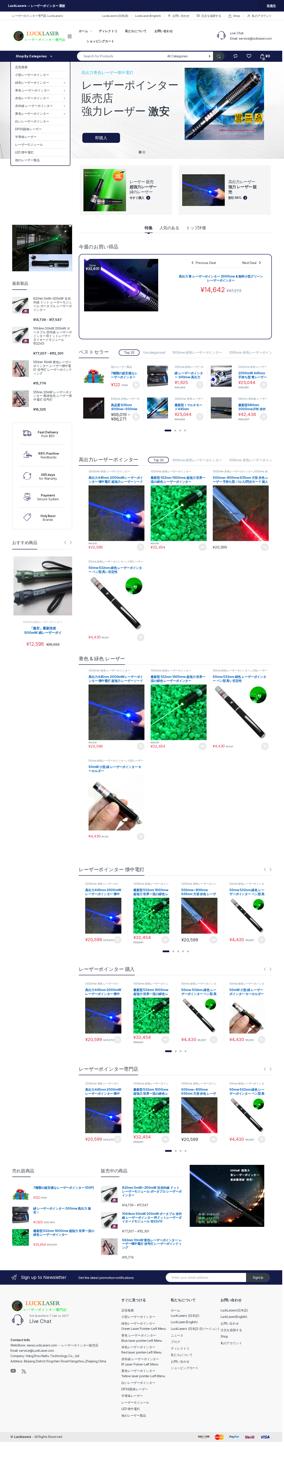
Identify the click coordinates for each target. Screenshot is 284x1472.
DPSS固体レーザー (28, 129)
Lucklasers (23, 1437)
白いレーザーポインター (32, 121)
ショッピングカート (100, 41)
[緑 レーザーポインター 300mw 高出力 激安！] (159, 376)
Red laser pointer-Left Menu (141, 1352)
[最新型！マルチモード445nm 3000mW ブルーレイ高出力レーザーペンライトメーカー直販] (159, 408)
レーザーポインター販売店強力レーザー (130, 98)
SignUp (258, 1277)
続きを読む (203, 547)
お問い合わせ (180, 15)
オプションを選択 (136, 385)
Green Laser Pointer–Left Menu (143, 1328)
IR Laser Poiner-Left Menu (139, 1364)
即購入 (101, 138)
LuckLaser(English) (148, 15)
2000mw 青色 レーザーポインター (252, 368)
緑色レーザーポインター (32, 82)
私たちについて (136, 31)
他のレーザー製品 (27, 160)
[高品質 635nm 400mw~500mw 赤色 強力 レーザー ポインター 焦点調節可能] (95, 408)
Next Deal (249, 263)
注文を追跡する (211, 15)
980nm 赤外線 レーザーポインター (252, 400)
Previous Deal (206, 263)
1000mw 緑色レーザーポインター (197, 352)
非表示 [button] (271, 6)
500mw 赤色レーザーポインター (125, 400)
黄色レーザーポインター (32, 113)
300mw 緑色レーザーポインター (189, 368)
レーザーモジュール (29, 144)
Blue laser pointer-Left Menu (141, 1340)
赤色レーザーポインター (32, 98)
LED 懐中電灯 (24, 152)
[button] (168, 430)
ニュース (177, 1335)
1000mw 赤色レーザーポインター (254, 352)
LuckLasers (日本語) (185, 1315)
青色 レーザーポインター (32, 90)
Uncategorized (154, 352)
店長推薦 (21, 67)
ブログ (175, 1342)
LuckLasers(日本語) (115, 15)
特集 (149, 227)
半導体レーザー (26, 137)
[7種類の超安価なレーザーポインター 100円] (95, 376)
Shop (236, 15)
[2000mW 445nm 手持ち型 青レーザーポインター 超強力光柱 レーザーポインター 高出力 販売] (223, 376)
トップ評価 (196, 227)
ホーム (83, 31)
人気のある (169, 227)
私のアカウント (262, 15)
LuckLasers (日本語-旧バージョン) (195, 1328)
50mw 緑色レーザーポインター (107, 561)
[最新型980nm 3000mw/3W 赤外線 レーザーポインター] (223, 408)
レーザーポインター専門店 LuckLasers (37, 15)
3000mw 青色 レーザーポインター (189, 400)
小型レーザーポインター (32, 75)
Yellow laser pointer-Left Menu (143, 1376)
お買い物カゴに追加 (200, 385)
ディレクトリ (108, 31)
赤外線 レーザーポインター (34, 106)
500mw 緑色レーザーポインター (43, 622)
